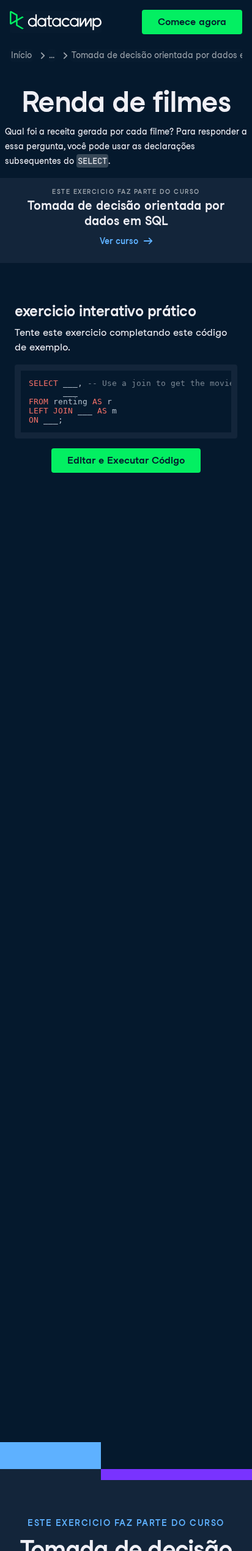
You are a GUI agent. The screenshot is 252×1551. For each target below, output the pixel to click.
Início (21, 55)
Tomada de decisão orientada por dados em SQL (157, 55)
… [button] (51, 55)
